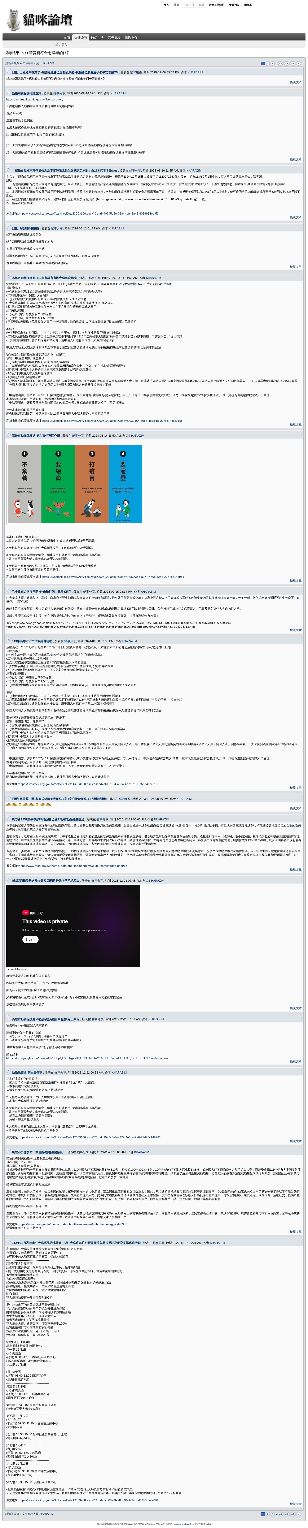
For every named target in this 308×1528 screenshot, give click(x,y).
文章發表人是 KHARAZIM (38, 63)
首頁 (67, 37)
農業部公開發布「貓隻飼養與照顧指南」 (38, 1152)
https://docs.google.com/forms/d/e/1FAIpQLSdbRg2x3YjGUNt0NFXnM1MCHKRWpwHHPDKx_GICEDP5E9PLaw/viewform (87, 1058)
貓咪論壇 (80, 37)
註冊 (176, 4)
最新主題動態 (216, 4)
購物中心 (131, 37)
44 (280, 63)
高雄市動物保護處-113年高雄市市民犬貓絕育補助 (44, 278)
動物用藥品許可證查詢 (26, 93)
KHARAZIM (195, 72)
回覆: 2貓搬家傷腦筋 (25, 228)
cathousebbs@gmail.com (184, 1524)
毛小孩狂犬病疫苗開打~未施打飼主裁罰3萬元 (41, 591)
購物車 (248, 4)
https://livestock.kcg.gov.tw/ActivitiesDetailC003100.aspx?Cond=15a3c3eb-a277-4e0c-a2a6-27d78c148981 (113, 576)
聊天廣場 (114, 37)
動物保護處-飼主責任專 (27, 1072)
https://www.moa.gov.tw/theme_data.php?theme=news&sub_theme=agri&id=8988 (73, 1224)
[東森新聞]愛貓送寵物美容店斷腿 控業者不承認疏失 (45, 880)
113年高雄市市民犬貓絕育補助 (32, 641)
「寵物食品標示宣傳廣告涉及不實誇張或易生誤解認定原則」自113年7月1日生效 (64, 170)
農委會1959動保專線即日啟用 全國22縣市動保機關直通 (48, 819)
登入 (166, 4)
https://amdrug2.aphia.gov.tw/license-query (34, 99)
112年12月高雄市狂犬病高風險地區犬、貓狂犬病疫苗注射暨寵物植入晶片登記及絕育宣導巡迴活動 (76, 1242)
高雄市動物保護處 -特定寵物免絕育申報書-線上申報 (45, 1019)
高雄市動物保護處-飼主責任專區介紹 (36, 435)
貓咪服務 (136, 72)
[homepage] (45, 31)
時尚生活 (97, 37)
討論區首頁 (12, 63)
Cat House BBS (153, 1524)
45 (286, 63)
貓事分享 (59, 93)
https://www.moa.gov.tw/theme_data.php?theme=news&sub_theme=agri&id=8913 (73, 865)
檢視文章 (296, 82)
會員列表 (234, 4)
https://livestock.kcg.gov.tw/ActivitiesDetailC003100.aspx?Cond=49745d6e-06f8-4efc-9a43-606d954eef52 (89, 213)
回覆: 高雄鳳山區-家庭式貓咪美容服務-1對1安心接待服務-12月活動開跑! (59, 798)
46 (292, 63)
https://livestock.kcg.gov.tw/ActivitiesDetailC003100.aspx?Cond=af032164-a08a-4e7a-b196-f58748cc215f (112, 420)
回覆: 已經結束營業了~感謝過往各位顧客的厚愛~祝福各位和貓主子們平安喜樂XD (65, 72)
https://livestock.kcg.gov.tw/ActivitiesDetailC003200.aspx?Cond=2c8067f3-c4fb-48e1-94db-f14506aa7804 (88, 1500)
